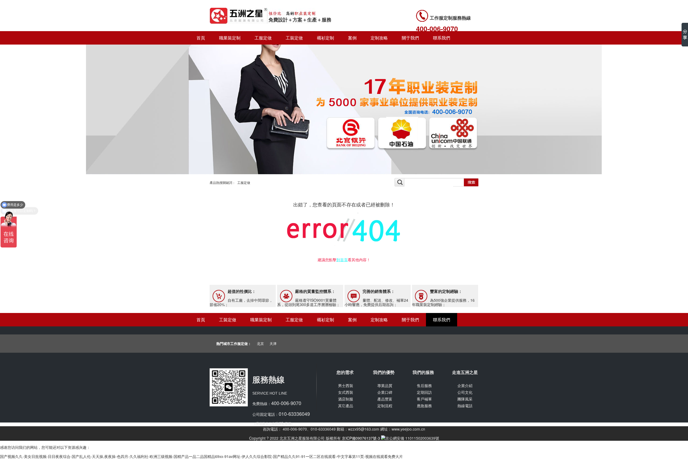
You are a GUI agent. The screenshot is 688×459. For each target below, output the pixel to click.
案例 (352, 38)
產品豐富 (384, 399)
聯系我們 (441, 38)
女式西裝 (345, 392)
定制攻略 (379, 38)
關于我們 (410, 38)
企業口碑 (384, 392)
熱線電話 (464, 405)
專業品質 (384, 385)
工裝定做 (294, 38)
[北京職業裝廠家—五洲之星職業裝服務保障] (344, 173)
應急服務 (424, 405)
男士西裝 (345, 385)
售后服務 (424, 385)
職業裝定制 (230, 38)
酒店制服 (345, 399)
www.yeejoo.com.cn (408, 429)
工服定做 (263, 38)
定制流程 (384, 405)
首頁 (200, 38)
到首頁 (342, 259)
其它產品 (345, 405)
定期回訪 (424, 392)
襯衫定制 (325, 38)
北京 (260, 343)
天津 (273, 343)
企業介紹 (464, 385)
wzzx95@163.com (363, 429)
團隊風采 (464, 399)
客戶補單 (424, 399)
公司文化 (464, 392)
